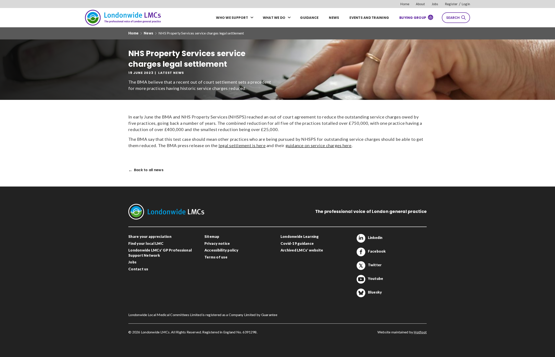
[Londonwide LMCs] (123, 17)
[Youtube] (361, 279)
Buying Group (412, 17)
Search (453, 17)
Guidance (309, 17)
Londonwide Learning (300, 236)
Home (404, 4)
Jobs (435, 4)
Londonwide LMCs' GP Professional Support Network (160, 253)
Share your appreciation (149, 236)
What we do (274, 17)
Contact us (138, 269)
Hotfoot (420, 332)
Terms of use (215, 257)
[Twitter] (361, 265)
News (334, 17)
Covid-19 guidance (297, 243)
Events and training (369, 17)
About (420, 4)
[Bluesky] (361, 293)
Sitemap (211, 236)
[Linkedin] (361, 238)
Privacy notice (217, 243)
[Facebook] (361, 252)
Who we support (232, 17)
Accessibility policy (221, 250)
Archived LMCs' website (302, 250)
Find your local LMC (145, 243)
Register (451, 4)
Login (466, 4)
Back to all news (148, 170)
